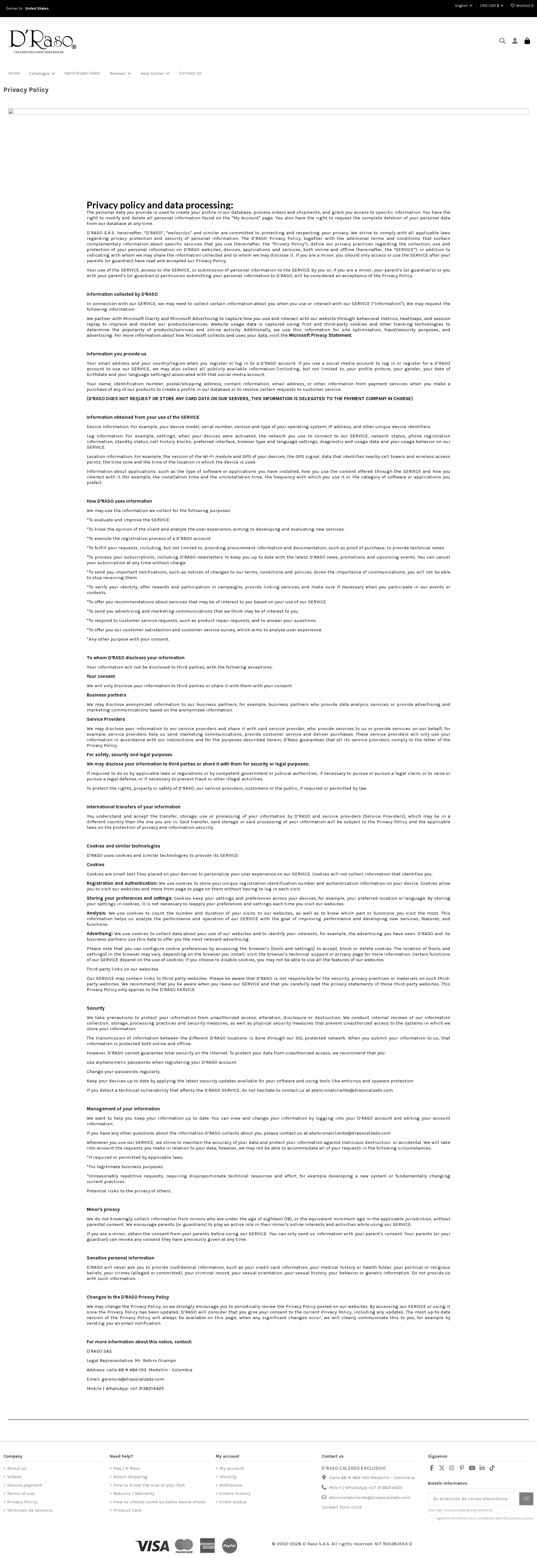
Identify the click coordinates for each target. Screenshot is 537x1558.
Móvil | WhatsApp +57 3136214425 (365, 1487)
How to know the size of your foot (149, 1485)
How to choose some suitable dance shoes (159, 1502)
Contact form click (342, 1507)
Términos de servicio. (30, 1510)
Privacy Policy (22, 1502)
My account (231, 1468)
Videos (14, 1476)
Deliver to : (28, 8)
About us (16, 1468)
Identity (227, 1476)
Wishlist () (524, 5)
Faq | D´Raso (126, 1468)
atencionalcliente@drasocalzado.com (370, 1497)
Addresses (230, 1485)
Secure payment (24, 1485)
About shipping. (130, 1476)
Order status (233, 1502)
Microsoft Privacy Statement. (320, 335)
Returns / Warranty (133, 1493)
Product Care (127, 1510)
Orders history (234, 1493)
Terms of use (20, 1493)
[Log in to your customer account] (515, 41)
